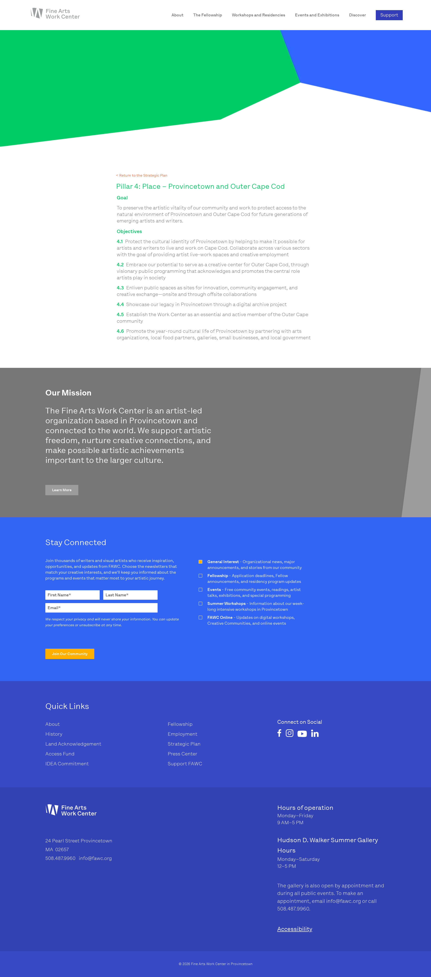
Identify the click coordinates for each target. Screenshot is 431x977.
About (52, 724)
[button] (61, 490)
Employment (182, 734)
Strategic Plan (184, 744)
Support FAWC (185, 764)
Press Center (182, 754)
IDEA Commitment (67, 764)
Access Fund (60, 754)
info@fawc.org (343, 901)
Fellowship (180, 724)
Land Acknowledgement (73, 744)
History (53, 734)
